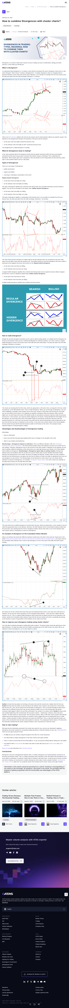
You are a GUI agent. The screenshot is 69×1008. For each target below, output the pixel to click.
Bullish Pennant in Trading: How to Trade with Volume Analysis (55, 798)
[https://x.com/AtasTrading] (31, 982)
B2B (3, 941)
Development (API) (7, 964)
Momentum (18, 445)
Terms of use (39, 990)
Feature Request (40, 941)
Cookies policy (40, 987)
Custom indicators (7, 926)
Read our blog (6, 748)
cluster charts (52, 743)
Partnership (5, 995)
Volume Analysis (6, 954)
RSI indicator (12, 137)
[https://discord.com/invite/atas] (45, 982)
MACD (12, 445)
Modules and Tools (7, 956)
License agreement (7, 992)
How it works (39, 939)
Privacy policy (6, 990)
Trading (38, 921)
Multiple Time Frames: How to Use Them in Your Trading (34, 798)
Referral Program (7, 936)
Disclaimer (5, 987)
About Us (38, 954)
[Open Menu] (66, 3)
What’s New (39, 946)
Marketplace (5, 929)
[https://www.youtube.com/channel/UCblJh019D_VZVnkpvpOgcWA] (10, 853)
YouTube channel (27, 748)
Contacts (38, 959)
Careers (38, 956)
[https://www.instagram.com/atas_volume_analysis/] (17, 853)
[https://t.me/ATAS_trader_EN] (38, 982)
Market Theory (40, 918)
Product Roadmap (41, 944)
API (3, 921)
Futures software (7, 967)
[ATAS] (6, 2)
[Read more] (20, 824)
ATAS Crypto (39, 936)
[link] (6, 11)
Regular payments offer (42, 992)
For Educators (6, 939)
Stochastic (59, 444)
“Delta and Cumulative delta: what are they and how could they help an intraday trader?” (30, 538)
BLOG (37, 916)
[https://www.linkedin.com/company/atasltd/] (24, 982)
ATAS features (40, 923)
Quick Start (5, 918)
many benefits (19, 743)
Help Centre (5, 923)
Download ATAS (61, 730)
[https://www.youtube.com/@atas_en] (41, 982)
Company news (40, 926)
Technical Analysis (23, 31)
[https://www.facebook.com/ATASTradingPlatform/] (14, 853)
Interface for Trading (8, 959)
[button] (66, 894)
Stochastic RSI (6, 445)
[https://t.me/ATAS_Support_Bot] (7, 853)
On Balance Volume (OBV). (38, 459)
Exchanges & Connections (9, 962)
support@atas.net (13, 848)
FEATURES (5, 952)
